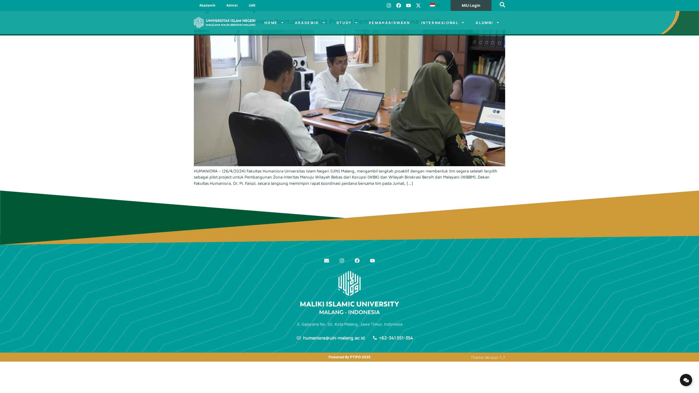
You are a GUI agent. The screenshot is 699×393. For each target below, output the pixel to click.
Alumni (484, 22)
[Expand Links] (686, 380)
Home (271, 22)
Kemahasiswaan (389, 22)
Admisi (232, 5)
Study (344, 22)
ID (438, 5)
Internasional (440, 22)
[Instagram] (389, 5)
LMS (252, 5)
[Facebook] (399, 5)
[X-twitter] (418, 5)
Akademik (207, 5)
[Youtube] (408, 5)
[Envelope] (326, 261)
